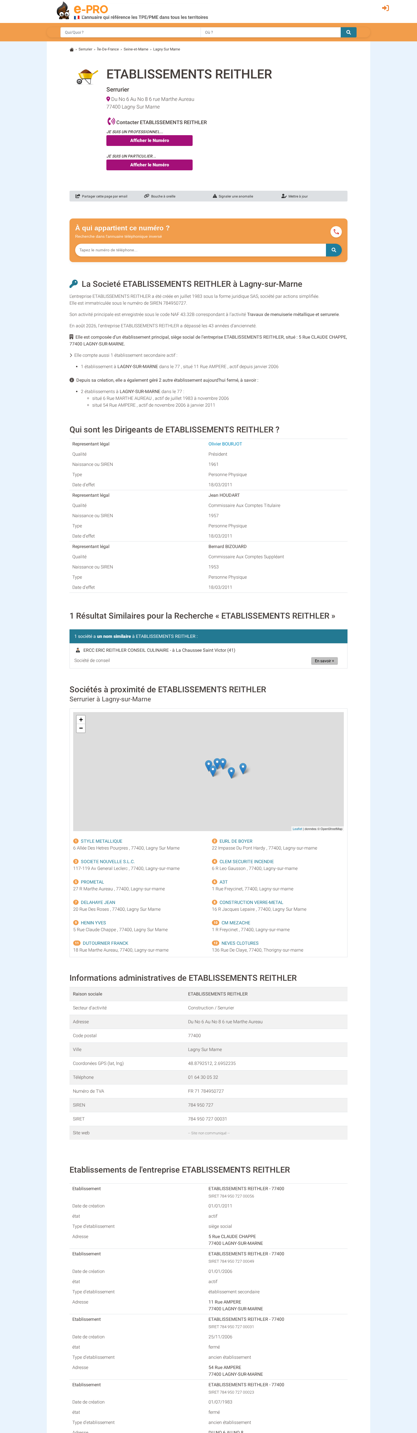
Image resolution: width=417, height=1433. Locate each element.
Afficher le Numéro (149, 140)
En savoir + (324, 661)
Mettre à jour (297, 196)
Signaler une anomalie (235, 196)
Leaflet (297, 828)
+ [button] (81, 719)
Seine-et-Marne (136, 49)
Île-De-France (108, 49)
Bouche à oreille (162, 196)
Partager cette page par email (103, 196)
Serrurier (85, 49)
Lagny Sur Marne (166, 49)
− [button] (81, 728)
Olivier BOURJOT (225, 444)
